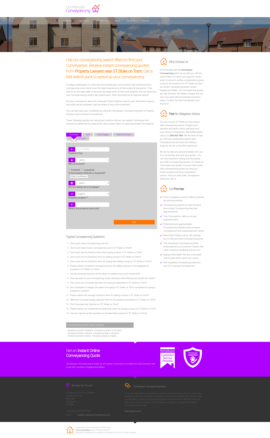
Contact (145, 21)
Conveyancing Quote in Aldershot (80, 333)
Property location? (78, 197)
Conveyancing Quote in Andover (79, 336)
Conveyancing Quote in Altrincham (106, 333)
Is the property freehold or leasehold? (86, 174)
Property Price (75, 153)
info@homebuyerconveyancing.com (93, 415)
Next (134, 222)
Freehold (75, 170)
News (117, 21)
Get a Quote (84, 21)
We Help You (102, 21)
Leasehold (89, 170)
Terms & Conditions (83, 430)
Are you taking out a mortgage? (84, 187)
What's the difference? (79, 176)
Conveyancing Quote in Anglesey (104, 336)
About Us (131, 21)
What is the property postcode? (84, 208)
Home (69, 21)
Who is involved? (76, 164)
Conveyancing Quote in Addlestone (80, 330)
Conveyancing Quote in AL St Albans (108, 330)
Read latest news (133, 411)
